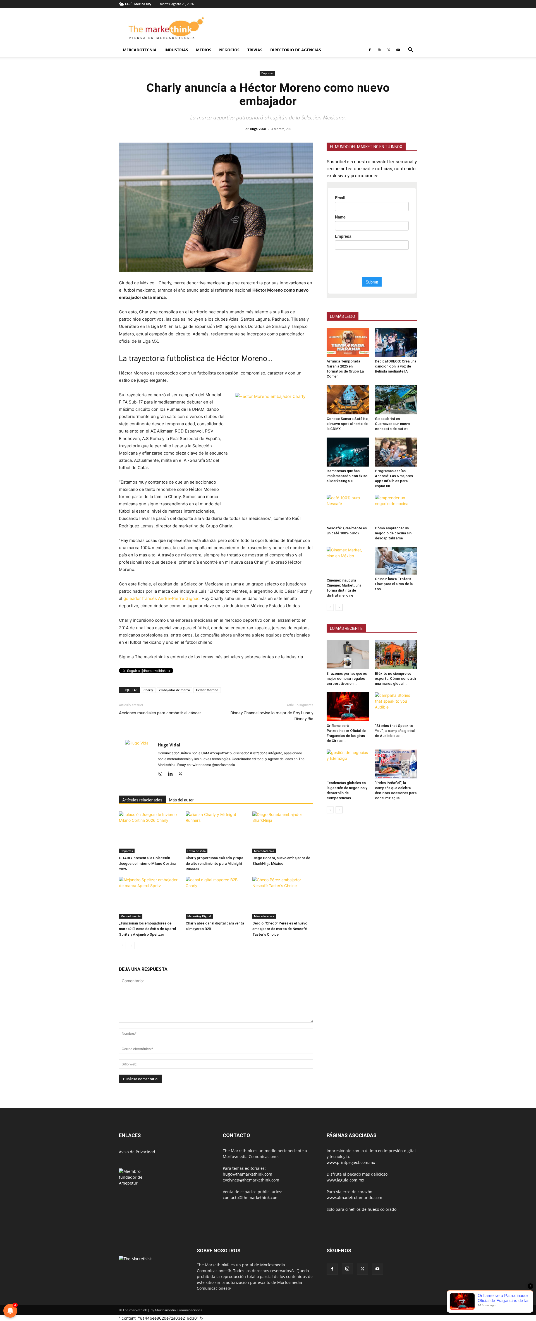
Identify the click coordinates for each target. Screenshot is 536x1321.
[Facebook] (369, 50)
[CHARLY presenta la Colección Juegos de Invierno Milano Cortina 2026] (149, 832)
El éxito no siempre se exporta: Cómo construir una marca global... (396, 678)
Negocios (229, 49)
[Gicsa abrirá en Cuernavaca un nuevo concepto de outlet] (396, 399)
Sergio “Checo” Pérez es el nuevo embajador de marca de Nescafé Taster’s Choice (279, 928)
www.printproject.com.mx (351, 1162)
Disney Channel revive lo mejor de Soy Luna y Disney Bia (272, 715)
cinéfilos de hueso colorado (370, 1209)
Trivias (254, 49)
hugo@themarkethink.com (247, 1174)
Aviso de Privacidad (137, 1151)
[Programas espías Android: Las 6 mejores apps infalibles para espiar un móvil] (396, 452)
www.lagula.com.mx (345, 1180)
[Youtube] (398, 50)
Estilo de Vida (196, 851)
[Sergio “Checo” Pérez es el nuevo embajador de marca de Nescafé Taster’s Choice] (282, 898)
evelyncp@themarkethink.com (251, 1180)
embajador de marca (174, 690)
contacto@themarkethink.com (251, 1197)
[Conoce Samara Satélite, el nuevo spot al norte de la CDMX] (348, 399)
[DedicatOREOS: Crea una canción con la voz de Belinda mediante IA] (396, 342)
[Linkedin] (172, 774)
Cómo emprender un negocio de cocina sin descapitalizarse (393, 533)
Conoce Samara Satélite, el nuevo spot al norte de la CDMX (347, 424)
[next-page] (131, 945)
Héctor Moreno (207, 690)
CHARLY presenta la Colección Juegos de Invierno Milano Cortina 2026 (147, 863)
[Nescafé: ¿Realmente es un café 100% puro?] (348, 509)
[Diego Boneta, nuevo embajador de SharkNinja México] (282, 832)
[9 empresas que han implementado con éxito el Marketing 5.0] (348, 452)
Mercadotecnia (140, 49)
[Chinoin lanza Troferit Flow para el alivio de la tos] (396, 561)
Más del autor (181, 800)
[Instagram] (379, 50)
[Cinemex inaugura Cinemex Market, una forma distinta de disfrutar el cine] (348, 561)
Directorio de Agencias (295, 49)
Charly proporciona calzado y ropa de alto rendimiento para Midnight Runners (214, 863)
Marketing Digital (199, 916)
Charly (148, 690)
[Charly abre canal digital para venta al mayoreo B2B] (216, 898)
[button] (410, 50)
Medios (203, 49)
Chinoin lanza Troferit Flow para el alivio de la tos (394, 584)
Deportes (267, 73)
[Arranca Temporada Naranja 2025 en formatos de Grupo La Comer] (348, 342)
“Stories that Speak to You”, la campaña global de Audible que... (395, 731)
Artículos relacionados (142, 800)
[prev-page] (122, 945)
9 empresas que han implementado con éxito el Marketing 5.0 (347, 476)
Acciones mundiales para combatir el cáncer (160, 712)
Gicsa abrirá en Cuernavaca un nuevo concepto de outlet (392, 424)
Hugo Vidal (258, 129)
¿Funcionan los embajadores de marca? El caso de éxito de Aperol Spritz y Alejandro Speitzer (147, 928)
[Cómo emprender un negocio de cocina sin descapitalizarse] (396, 509)
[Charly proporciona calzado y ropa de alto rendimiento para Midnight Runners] (216, 832)
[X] (388, 50)
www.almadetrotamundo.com (354, 1197)
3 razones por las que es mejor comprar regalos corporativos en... (347, 678)
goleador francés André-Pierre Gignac (161, 598)
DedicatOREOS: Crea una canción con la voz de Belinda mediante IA (395, 366)
